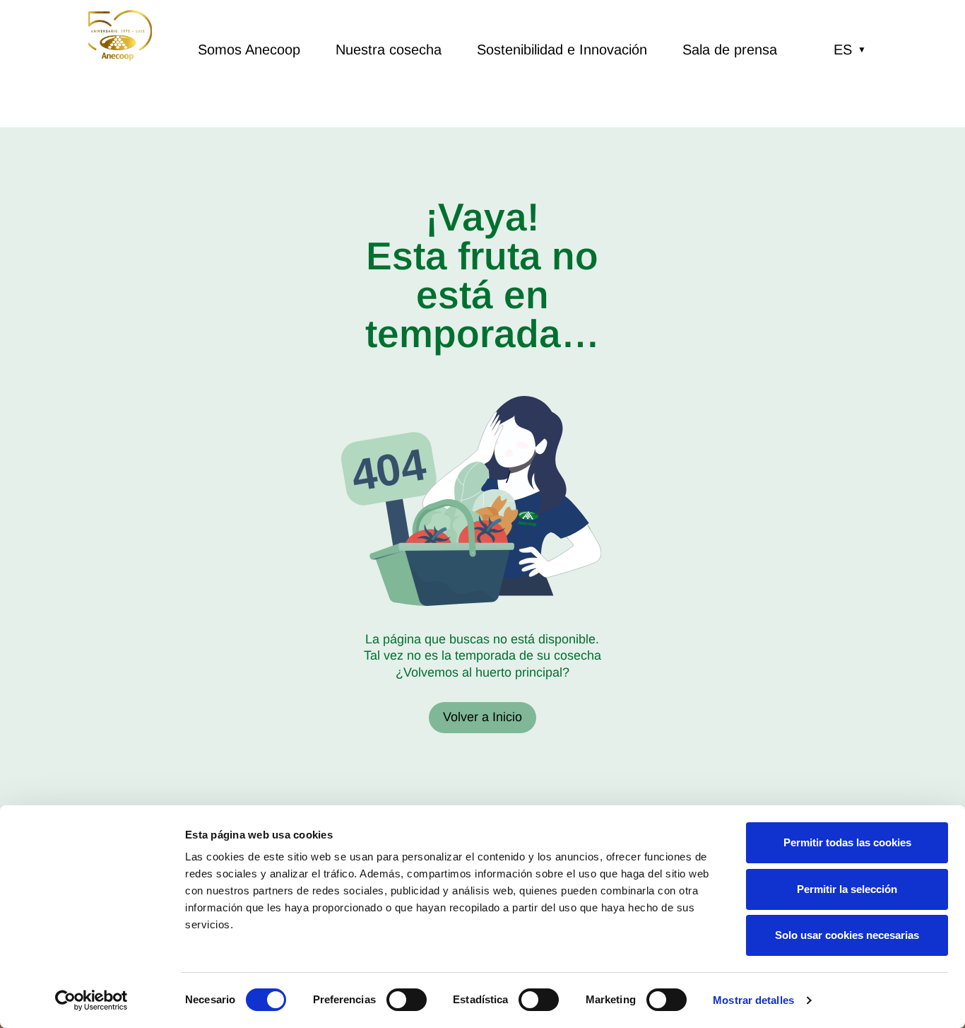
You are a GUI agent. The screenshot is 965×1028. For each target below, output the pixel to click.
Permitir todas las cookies (847, 842)
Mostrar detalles (753, 1000)
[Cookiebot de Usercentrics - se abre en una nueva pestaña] (91, 1000)
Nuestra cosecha (389, 49)
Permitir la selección (847, 889)
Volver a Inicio (482, 717)
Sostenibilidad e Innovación (562, 49)
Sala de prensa (729, 49)
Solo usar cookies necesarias (847, 935)
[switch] (406, 999)
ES (850, 49)
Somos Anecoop (249, 49)
